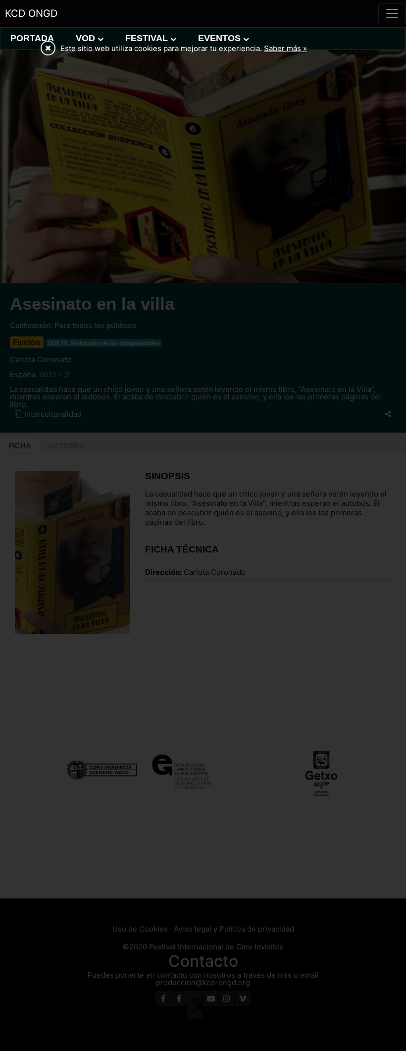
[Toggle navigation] (392, 13)
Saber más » (285, 48)
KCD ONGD (31, 13)
